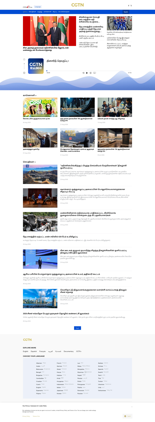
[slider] (46, 70)
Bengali (40, 372)
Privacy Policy (26, 416)
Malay (84, 366)
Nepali (81, 375)
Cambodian (41, 378)
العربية (50, 351)
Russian (83, 393)
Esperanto (42, 390)
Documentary (69, 351)
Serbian (103, 363)
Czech (40, 384)
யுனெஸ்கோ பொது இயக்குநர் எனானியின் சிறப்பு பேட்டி (118, 39)
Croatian (41, 381)
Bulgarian (42, 375)
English (25, 351)
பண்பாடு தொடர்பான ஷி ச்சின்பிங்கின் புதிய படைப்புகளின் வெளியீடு (88, 45)
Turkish (102, 381)
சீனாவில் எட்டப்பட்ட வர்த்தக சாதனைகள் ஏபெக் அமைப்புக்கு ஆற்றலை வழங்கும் (119, 46)
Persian (82, 378)
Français (42, 351)
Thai (101, 378)
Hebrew (61, 375)
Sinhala (102, 366)
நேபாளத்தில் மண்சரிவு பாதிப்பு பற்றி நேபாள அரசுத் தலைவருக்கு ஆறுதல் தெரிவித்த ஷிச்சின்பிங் (91, 29)
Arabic (40, 366)
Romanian (83, 390)
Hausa (61, 372)
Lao (80, 363)
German (62, 366)
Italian (61, 387)
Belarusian (43, 369)
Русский (58, 351)
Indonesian (65, 384)
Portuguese (84, 384)
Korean (61, 393)
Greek (61, 369)
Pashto (81, 387)
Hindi (60, 378)
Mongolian (83, 369)
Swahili (103, 372)
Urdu (101, 387)
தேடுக (126, 12)
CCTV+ (78, 351)
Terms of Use (36, 416)
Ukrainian (104, 384)
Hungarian (62, 381)
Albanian (41, 363)
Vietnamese (105, 390)
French (61, 363)
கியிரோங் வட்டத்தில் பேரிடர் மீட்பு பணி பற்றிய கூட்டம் (91, 37)
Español (34, 351)
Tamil (101, 375)
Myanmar (85, 372)
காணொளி (29, 95)
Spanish (103, 369)
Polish (81, 381)
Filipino (41, 393)
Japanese (62, 390)
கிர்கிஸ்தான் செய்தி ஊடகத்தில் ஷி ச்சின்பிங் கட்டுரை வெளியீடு (89, 19)
